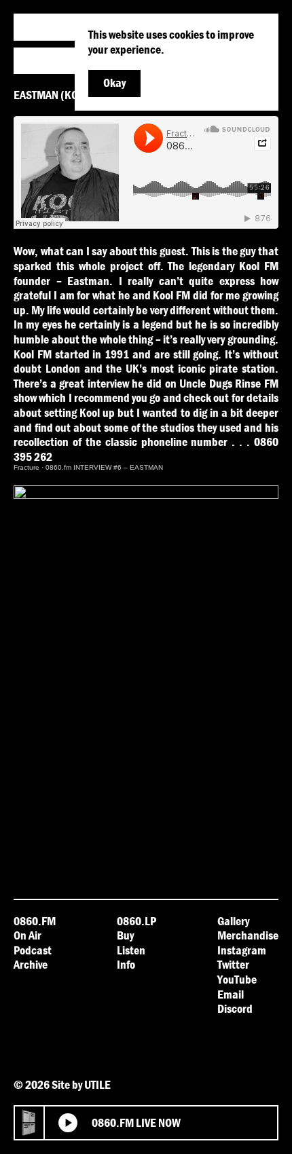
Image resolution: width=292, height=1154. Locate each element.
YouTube (237, 979)
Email (230, 994)
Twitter (233, 964)
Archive (31, 964)
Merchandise (247, 935)
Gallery (233, 921)
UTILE (97, 1084)
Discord (235, 1008)
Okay (114, 82)
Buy (125, 935)
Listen (131, 950)
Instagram (241, 950)
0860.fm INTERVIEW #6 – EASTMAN (104, 467)
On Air (27, 935)
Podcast (33, 950)
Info (126, 964)
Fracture (26, 467)
